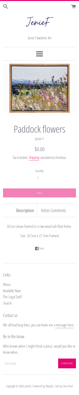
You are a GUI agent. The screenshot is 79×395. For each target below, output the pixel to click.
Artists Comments (53, 210)
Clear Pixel (68, 386)
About (6, 284)
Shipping (34, 157)
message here (64, 325)
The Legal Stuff (12, 296)
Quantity (39, 171)
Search (7, 303)
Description (25, 210)
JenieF (28, 386)
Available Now (11, 290)
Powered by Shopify (43, 386)
